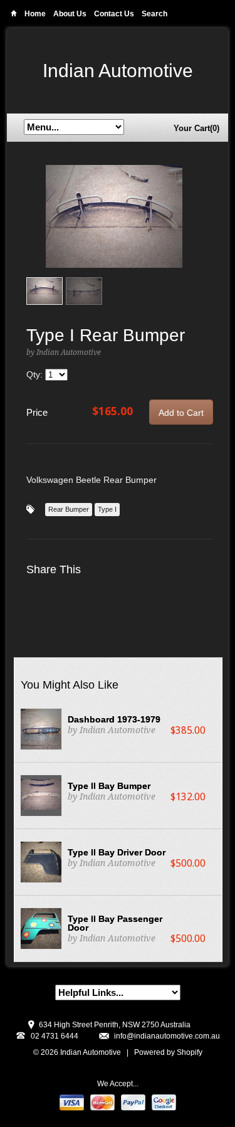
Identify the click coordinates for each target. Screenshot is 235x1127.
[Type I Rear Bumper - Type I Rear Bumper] (114, 216)
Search (154, 13)
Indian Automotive (118, 70)
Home (14, 15)
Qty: (35, 374)
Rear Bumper (68, 509)
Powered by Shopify (168, 1052)
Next (192, 229)
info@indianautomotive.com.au (167, 1036)
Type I (107, 509)
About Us (69, 13)
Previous (36, 229)
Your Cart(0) (196, 128)
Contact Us (114, 13)
